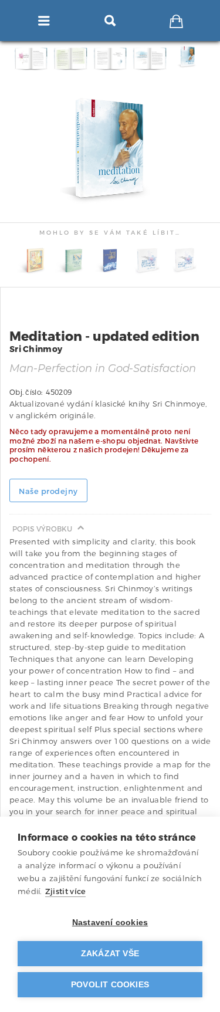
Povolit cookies (110, 984)
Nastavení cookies (110, 922)
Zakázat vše (110, 953)
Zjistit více (65, 891)
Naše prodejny (48, 491)
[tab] (189, 58)
